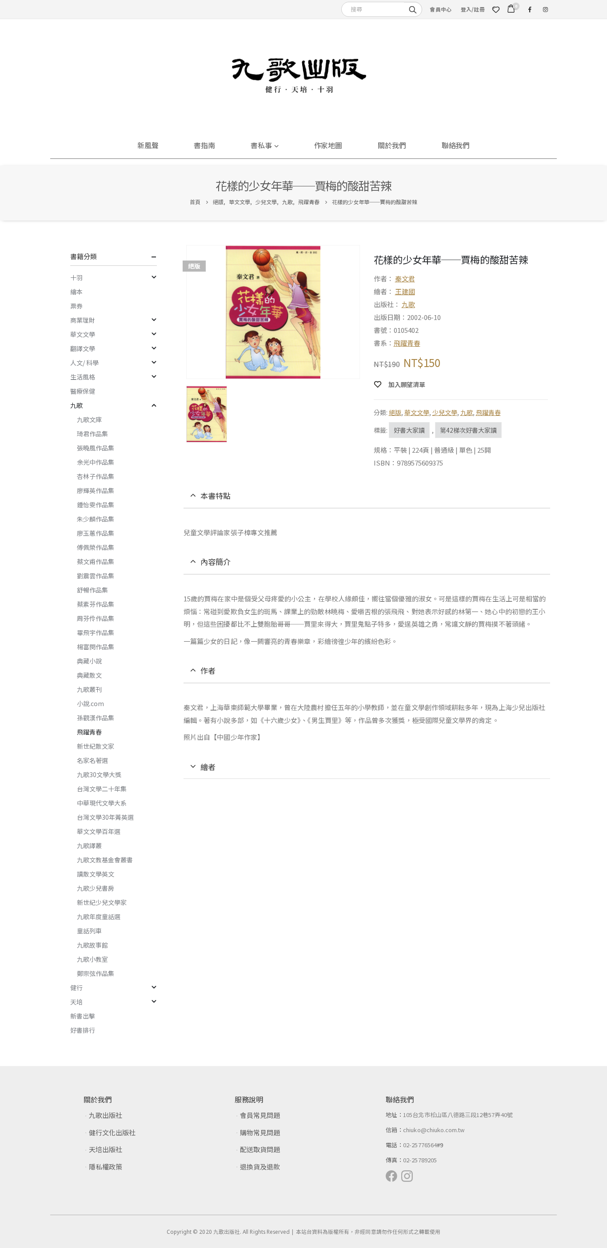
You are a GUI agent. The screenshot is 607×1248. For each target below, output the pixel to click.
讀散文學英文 (95, 873)
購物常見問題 (260, 1132)
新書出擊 (82, 1015)
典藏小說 (89, 660)
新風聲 (148, 145)
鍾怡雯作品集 (95, 504)
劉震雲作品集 (95, 575)
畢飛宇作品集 (95, 632)
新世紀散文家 (95, 746)
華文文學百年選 (98, 831)
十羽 (76, 277)
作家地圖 (328, 145)
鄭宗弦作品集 (95, 973)
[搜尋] (413, 9)
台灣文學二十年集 (102, 788)
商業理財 (82, 320)
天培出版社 (105, 1149)
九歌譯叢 (89, 845)
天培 (76, 1001)
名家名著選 (92, 760)
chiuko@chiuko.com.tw (433, 1130)
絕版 (395, 412)
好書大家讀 (409, 430)
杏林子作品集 (95, 476)
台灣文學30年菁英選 (105, 817)
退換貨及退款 (260, 1166)
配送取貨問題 (260, 1149)
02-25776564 (420, 1145)
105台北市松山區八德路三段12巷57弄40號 (458, 1114)
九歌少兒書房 (95, 888)
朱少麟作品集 (95, 518)
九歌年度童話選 (98, 916)
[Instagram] (545, 9)
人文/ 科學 (84, 362)
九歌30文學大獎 (99, 774)
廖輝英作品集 (95, 490)
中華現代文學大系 (102, 802)
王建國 (405, 291)
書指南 (204, 145)
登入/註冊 (473, 9)
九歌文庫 (89, 419)
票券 (76, 305)
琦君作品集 (92, 433)
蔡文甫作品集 (95, 561)
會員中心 (440, 9)
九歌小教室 (92, 959)
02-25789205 (420, 1160)
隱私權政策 (105, 1166)
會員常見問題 (260, 1115)
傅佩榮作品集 (95, 547)
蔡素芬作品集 (95, 604)
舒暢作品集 (92, 589)
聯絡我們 (456, 145)
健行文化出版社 (112, 1132)
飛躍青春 (407, 343)
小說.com (90, 703)
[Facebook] (529, 9)
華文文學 (416, 412)
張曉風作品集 (95, 447)
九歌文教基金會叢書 (105, 859)
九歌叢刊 (89, 689)
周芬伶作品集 (95, 618)
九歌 (408, 304)
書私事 (261, 145)
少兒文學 (444, 412)
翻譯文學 (82, 348)
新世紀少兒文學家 (102, 902)
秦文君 (405, 278)
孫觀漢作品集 (95, 717)
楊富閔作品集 (95, 646)
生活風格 (82, 376)
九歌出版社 (105, 1115)
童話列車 (89, 930)
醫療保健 (82, 391)
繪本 (76, 291)
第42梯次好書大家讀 (468, 430)
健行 (76, 987)
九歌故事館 (92, 944)
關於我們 (392, 145)
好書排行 (82, 1030)
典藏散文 (89, 675)
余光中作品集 (95, 462)
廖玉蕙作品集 (95, 533)
